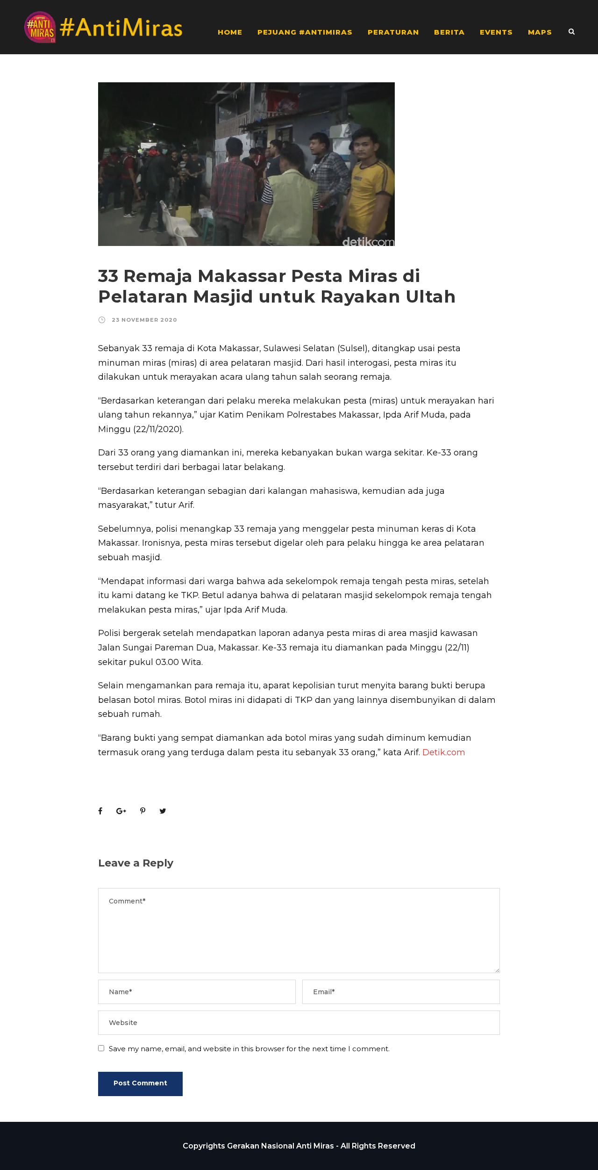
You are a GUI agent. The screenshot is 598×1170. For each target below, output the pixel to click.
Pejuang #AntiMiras (305, 32)
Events (496, 32)
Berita (449, 32)
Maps (540, 32)
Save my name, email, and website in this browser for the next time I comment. (249, 1048)
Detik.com (443, 752)
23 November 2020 (144, 320)
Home (230, 32)
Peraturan (393, 32)
